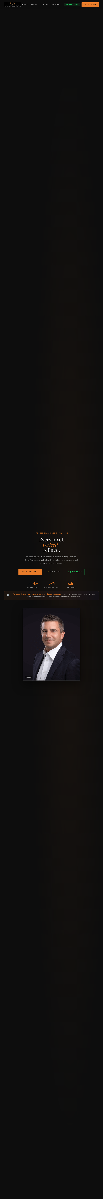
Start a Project (30, 571)
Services (35, 5)
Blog (45, 5)
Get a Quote (90, 4)
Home (25, 5)
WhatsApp (73, 4)
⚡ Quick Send (53, 572)
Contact (56, 5)
